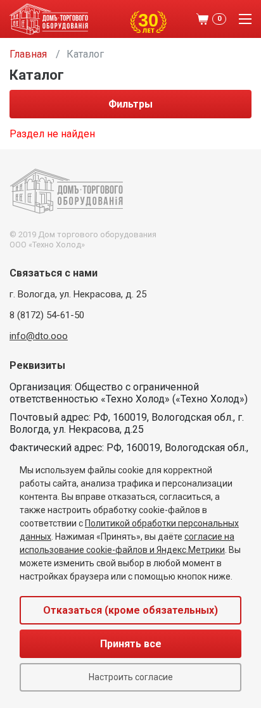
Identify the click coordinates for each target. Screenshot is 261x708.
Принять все (131, 644)
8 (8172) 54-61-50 (47, 315)
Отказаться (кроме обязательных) (130, 610)
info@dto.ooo (39, 336)
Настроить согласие (131, 677)
